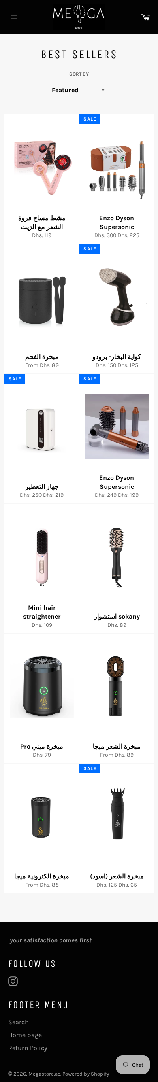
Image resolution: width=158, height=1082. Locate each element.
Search (18, 1022)
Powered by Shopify (85, 1074)
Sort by (79, 74)
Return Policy (27, 1048)
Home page (25, 1035)
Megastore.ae (44, 1074)
